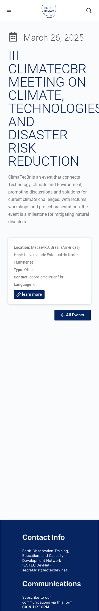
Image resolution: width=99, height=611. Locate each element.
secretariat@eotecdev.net (44, 570)
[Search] (89, 10)
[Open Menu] (9, 10)
